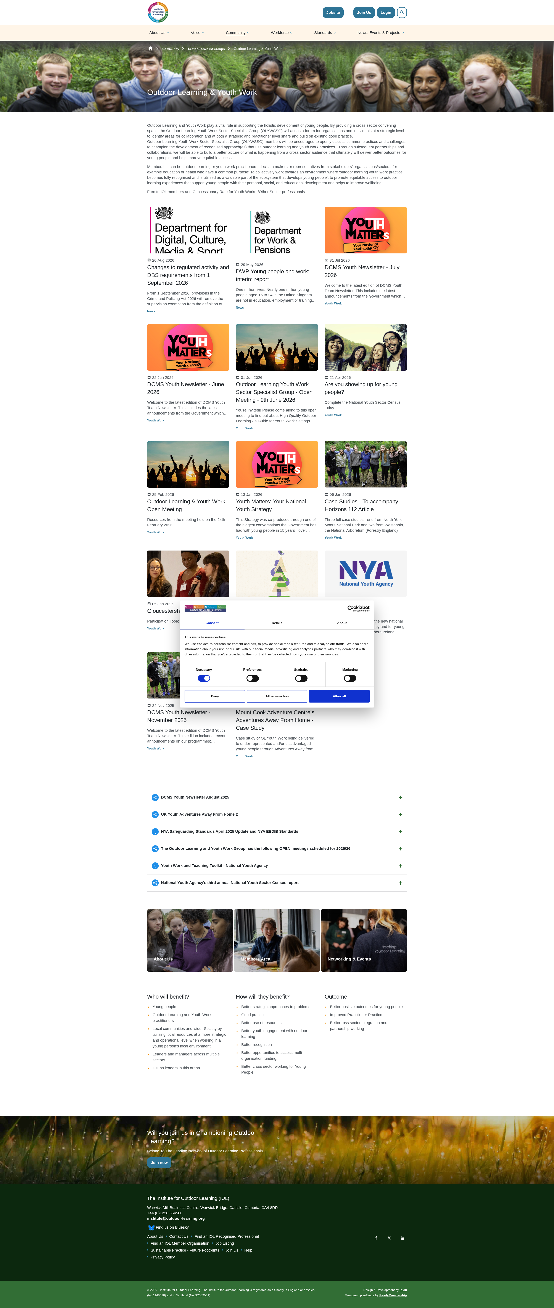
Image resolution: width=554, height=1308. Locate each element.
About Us (157, 32)
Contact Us (178, 1236)
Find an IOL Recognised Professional (227, 1236)
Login (386, 12)
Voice (195, 32)
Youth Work (333, 303)
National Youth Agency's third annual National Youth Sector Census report (229, 883)
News (151, 311)
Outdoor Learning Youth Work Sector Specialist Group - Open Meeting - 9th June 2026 (274, 392)
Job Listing (224, 1243)
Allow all (339, 696)
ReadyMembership (393, 1295)
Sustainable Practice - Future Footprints (185, 1250)
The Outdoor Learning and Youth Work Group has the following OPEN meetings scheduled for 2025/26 (255, 848)
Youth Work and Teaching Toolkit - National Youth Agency (214, 865)
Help (248, 1250)
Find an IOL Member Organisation (180, 1243)
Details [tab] (277, 623)
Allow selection (277, 696)
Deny (215, 696)
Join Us (364, 12)
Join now (159, 1163)
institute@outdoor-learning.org (176, 1218)
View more (190, 940)
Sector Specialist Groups (206, 49)
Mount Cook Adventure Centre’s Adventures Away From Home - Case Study (275, 720)
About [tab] (342, 623)
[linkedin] (402, 1238)
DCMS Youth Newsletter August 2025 (194, 797)
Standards (323, 32)
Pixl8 (403, 1290)
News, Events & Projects (379, 32)
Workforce (280, 32)
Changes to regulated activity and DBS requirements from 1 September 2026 (188, 275)
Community (236, 32)
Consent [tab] (212, 623)
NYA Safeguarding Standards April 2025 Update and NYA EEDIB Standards (229, 831)
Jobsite (333, 12)
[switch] (252, 678)
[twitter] (389, 1238)
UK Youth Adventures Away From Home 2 (199, 814)
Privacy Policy (163, 1257)
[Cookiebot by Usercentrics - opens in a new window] (351, 608)
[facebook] (376, 1238)
